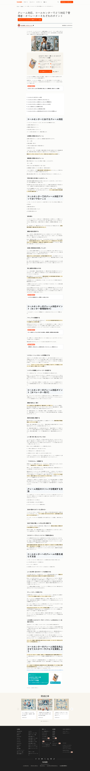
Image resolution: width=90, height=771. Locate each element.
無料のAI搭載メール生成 (32, 739)
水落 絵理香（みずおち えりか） (27, 25)
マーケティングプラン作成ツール (46, 740)
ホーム (18, 6)
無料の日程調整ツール (20, 753)
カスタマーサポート (65, 731)
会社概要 (53, 731)
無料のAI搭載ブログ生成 (32, 743)
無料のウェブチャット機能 (32, 734)
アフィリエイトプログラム (67, 752)
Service (22, 6)
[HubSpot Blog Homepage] (19, 2)
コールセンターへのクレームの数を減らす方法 (36, 108)
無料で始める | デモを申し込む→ (66, 2)
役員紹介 (53, 734)
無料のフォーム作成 (31, 751)
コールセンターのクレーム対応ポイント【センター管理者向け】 (40, 101)
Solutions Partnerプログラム (67, 746)
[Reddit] (51, 759)
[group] (28, 709)
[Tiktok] (54, 759)
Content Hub (18, 741)
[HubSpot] (45, 762)
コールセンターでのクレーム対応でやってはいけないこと (38, 99)
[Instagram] (39, 759)
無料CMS (18, 746)
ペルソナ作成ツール (45, 736)
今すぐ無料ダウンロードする (45, 71)
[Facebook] (36, 759)
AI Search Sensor (44, 734)
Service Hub (18, 739)
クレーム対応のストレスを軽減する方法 (35, 106)
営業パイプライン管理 (20, 751)
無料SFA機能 (19, 748)
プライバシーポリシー (34, 765)
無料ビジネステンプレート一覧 (46, 743)
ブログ (53, 741)
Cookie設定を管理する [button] (63, 765)
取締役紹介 (54, 736)
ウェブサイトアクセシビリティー (52, 765)
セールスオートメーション (20, 750)
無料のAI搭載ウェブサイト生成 (33, 738)
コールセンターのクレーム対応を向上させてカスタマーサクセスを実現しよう (42, 111)
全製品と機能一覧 (19, 731)
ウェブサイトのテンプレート (46, 746)
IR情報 (54, 738)
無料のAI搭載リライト (32, 736)
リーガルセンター (26, 765)
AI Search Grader (45, 738)
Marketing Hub (19, 736)
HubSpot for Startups (66, 750)
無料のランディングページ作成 (33, 746)
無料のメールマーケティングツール (33, 749)
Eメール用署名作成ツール (45, 731)
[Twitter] (45, 759)
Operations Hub (19, 743)
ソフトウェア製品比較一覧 (46, 744)
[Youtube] (42, 759)
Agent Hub (30, 731)
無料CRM (18, 734)
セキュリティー (42, 765)
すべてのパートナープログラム (67, 745)
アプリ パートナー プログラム (67, 748)
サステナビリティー (56, 743)
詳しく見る (55, 71)
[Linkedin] (48, 759)
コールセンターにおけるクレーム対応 (35, 97)
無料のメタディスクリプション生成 (33, 754)
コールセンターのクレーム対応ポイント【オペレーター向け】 (39, 104)
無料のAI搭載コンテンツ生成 (33, 741)
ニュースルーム (54, 739)
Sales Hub (18, 738)
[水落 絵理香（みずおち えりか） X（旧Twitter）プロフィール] (33, 25)
